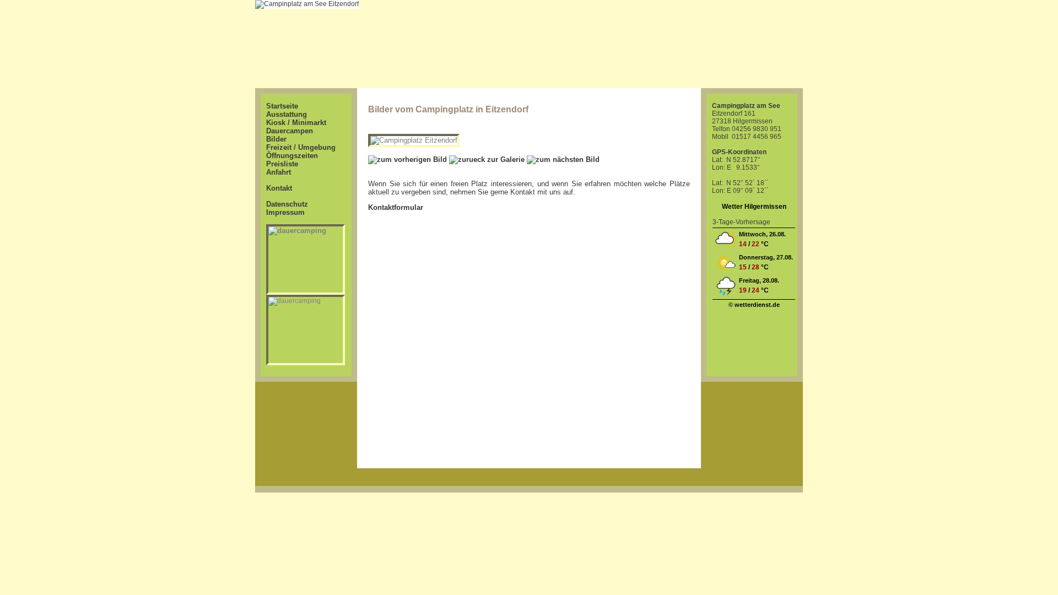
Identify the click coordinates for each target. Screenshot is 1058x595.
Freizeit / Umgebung (301, 147)
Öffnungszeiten (292, 156)
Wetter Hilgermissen (754, 206)
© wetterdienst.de (754, 304)
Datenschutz (287, 204)
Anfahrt (278, 172)
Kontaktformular (395, 207)
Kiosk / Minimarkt (296, 122)
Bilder (276, 139)
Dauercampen (289, 131)
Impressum (285, 212)
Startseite (282, 106)
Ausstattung (286, 114)
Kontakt (279, 188)
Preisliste (282, 164)
